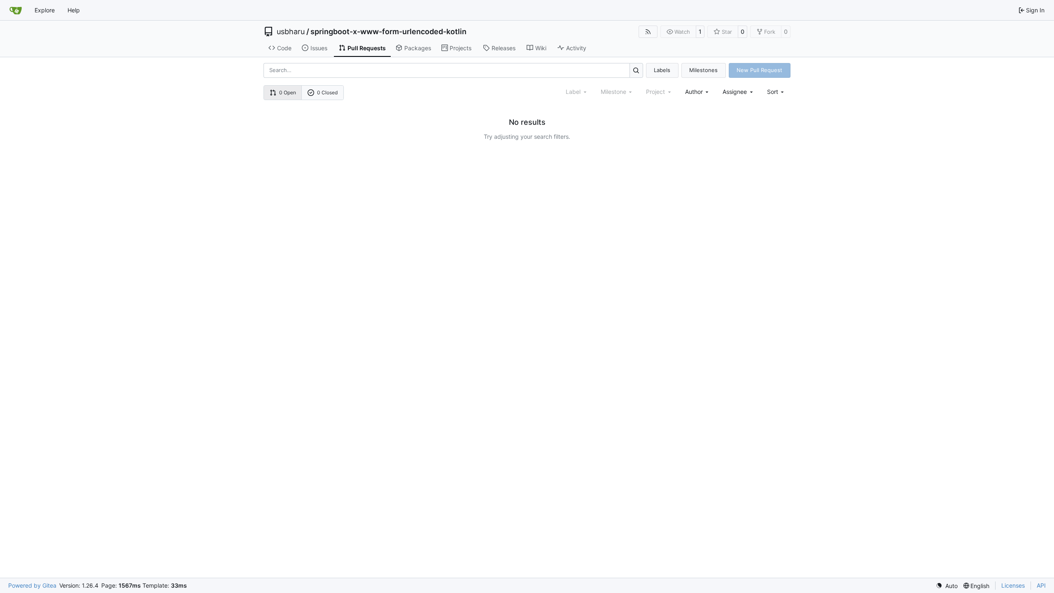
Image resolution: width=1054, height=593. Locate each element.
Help (74, 10)
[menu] (776, 92)
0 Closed (327, 92)
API (1041, 585)
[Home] (15, 10)
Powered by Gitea (32, 585)
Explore (45, 10)
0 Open (287, 92)
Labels (662, 70)
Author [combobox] (694, 91)
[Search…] (636, 70)
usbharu (291, 32)
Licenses (1013, 585)
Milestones (703, 70)
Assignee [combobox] (735, 91)
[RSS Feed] (648, 32)
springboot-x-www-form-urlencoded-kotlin (388, 32)
